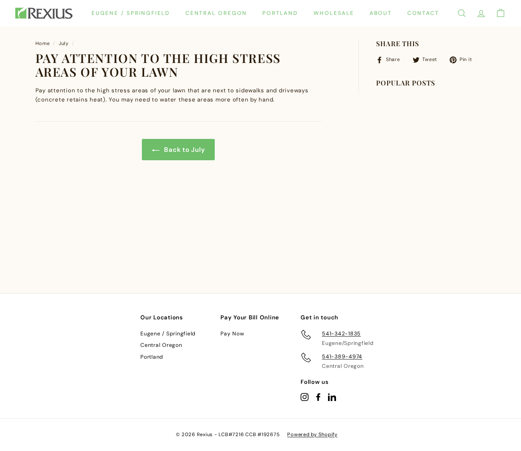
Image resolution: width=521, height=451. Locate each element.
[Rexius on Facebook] (318, 396)
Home (42, 43)
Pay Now (232, 333)
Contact (423, 13)
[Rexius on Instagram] (305, 396)
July (64, 43)
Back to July (183, 149)
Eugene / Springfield (131, 13)
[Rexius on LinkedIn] (332, 396)
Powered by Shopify (312, 434)
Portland (280, 13)
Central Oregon (216, 13)
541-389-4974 (342, 356)
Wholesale (334, 13)
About (381, 13)
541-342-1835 (341, 333)
